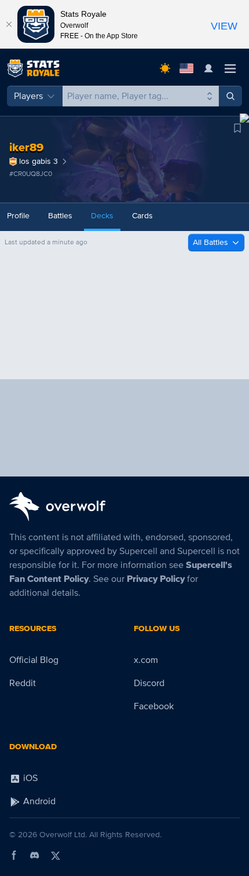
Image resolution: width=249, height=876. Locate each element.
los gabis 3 (38, 161)
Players (28, 96)
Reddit (22, 683)
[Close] (8, 24)
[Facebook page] (14, 855)
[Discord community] (34, 855)
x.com (146, 660)
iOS (29, 778)
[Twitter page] (55, 855)
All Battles (210, 242)
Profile (18, 216)
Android (38, 801)
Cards (142, 216)
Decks (102, 216)
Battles (60, 216)
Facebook (154, 706)
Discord (149, 683)
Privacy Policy (156, 579)
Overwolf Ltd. (63, 835)
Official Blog (33, 660)
